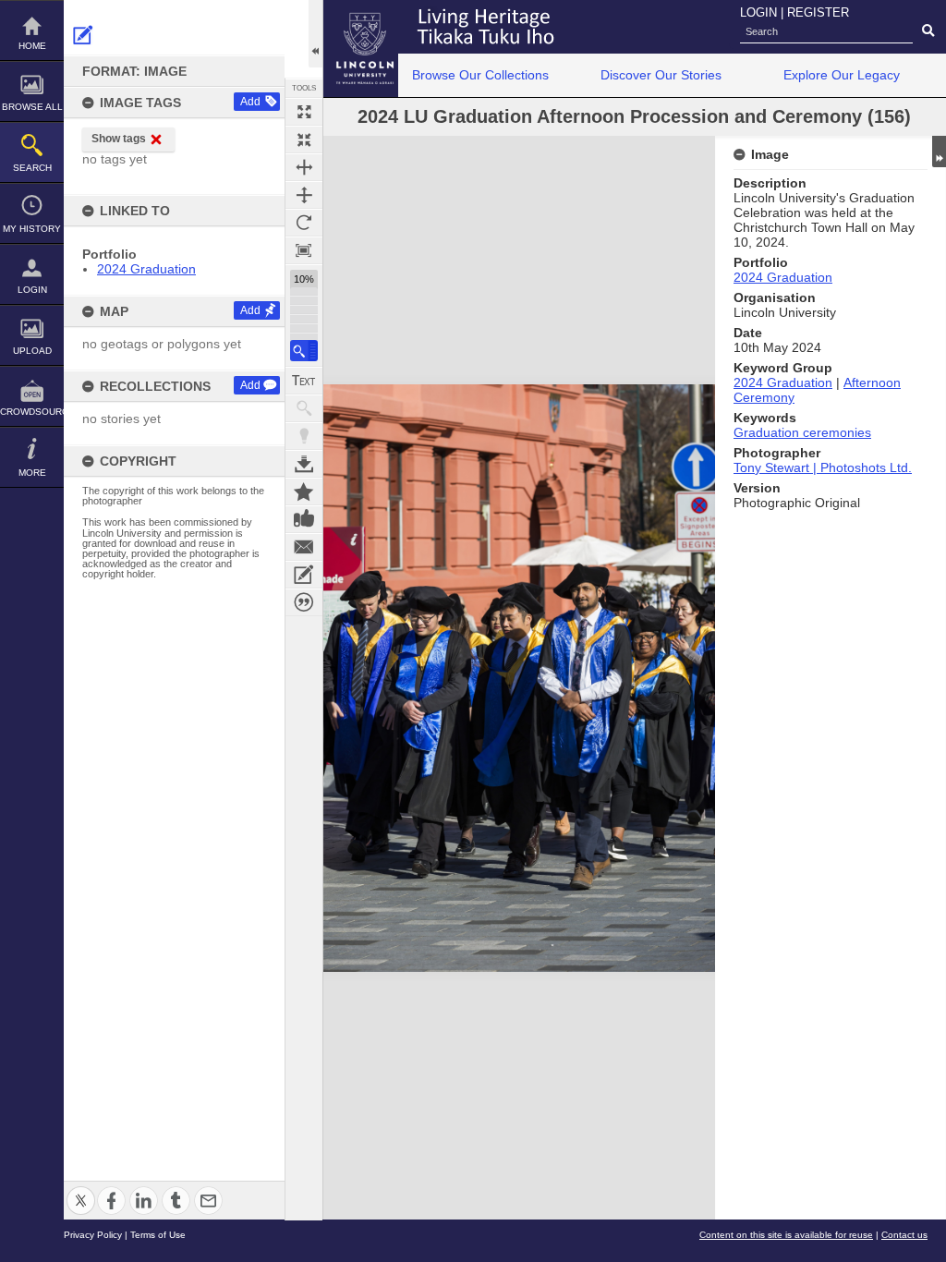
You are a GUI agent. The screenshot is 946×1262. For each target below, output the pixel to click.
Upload (32, 351)
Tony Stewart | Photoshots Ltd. (823, 467)
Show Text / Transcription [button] (303, 380)
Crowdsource (32, 412)
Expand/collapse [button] (939, 151)
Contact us (904, 1235)
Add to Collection (303, 491)
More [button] (32, 472)
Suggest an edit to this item (83, 35)
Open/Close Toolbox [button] (315, 33)
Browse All (32, 107)
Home (32, 46)
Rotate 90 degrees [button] (303, 223)
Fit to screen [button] (303, 139)
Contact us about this (303, 547)
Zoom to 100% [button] (303, 250)
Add (250, 101)
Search (32, 168)
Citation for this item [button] (303, 602)
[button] (304, 350)
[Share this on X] (81, 1189)
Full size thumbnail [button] (303, 112)
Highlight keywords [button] (303, 436)
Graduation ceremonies (802, 432)
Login (32, 290)
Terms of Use (158, 1235)
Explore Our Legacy (841, 74)
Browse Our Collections (480, 74)
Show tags (118, 138)
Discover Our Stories (661, 74)
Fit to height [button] (303, 195)
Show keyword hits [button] (303, 408)
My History (32, 229)
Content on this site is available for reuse (786, 1235)
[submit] (928, 31)
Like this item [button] (303, 519)
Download (303, 464)
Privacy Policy (93, 1235)
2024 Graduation (146, 268)
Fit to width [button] (303, 167)
